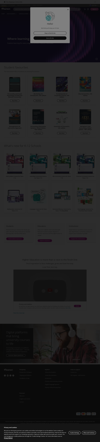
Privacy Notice (8, 438)
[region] (50, 433)
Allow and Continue (89, 433)
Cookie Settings (74, 433)
